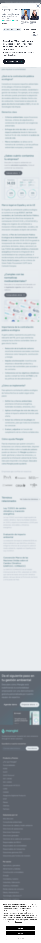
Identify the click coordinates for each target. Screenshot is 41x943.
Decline (20, 933)
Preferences (20, 938)
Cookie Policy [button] (10, 919)
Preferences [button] (18, 922)
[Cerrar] (38, 6)
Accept (20, 928)
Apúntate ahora (13, 61)
